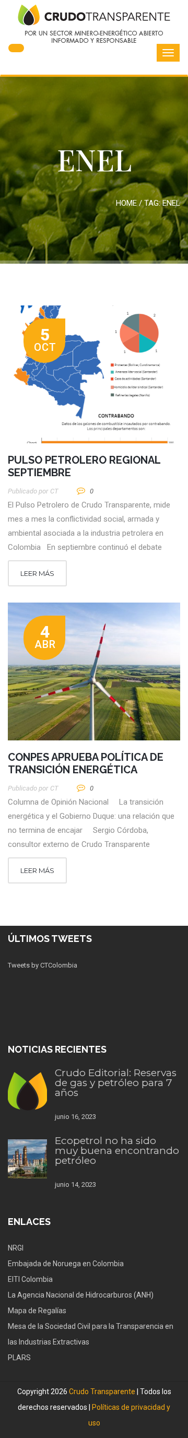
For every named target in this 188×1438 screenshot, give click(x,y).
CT (54, 491)
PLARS (19, 1357)
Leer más (37, 573)
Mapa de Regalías (37, 1310)
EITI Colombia (30, 1279)
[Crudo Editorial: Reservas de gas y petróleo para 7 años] (27, 1091)
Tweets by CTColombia (42, 965)
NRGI (16, 1248)
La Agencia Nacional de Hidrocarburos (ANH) (81, 1295)
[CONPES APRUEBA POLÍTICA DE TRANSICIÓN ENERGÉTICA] (94, 671)
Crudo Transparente (102, 1391)
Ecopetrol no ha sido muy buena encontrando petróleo (117, 1150)
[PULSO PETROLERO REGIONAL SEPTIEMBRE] (94, 374)
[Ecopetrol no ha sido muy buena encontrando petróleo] (27, 1158)
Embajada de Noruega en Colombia (66, 1263)
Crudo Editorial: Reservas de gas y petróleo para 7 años (116, 1083)
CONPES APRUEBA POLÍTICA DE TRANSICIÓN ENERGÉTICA (85, 763)
